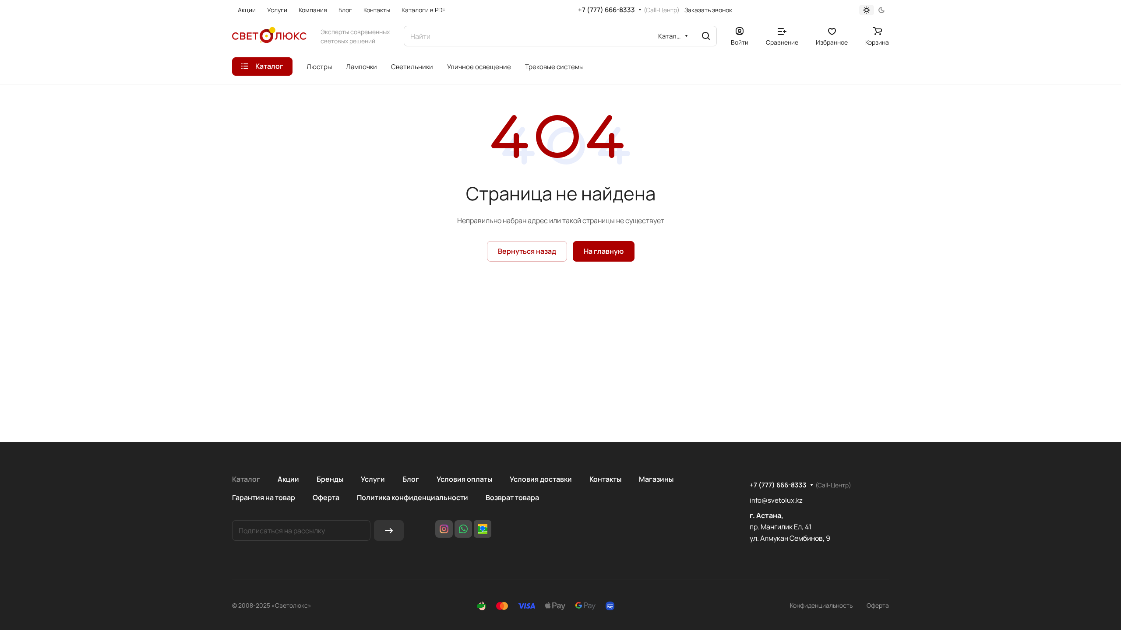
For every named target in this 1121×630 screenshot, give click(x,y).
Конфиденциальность (821, 605)
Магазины (656, 479)
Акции (288, 479)
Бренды (330, 479)
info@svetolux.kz (776, 500)
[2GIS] (482, 529)
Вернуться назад (527, 251)
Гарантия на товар (263, 497)
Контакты (605, 479)
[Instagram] (444, 529)
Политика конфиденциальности (412, 497)
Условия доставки (541, 479)
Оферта (326, 497)
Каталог (246, 479)
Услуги (373, 479)
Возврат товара (512, 497)
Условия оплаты (464, 479)
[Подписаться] (389, 530)
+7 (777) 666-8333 (606, 10)
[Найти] (706, 36)
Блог (410, 479)
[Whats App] (463, 529)
